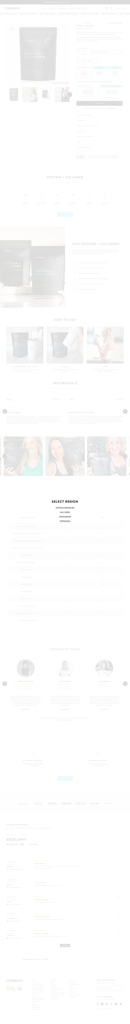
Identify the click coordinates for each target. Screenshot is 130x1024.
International (65, 521)
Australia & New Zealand (65, 508)
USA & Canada (65, 512)
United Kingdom (65, 517)
